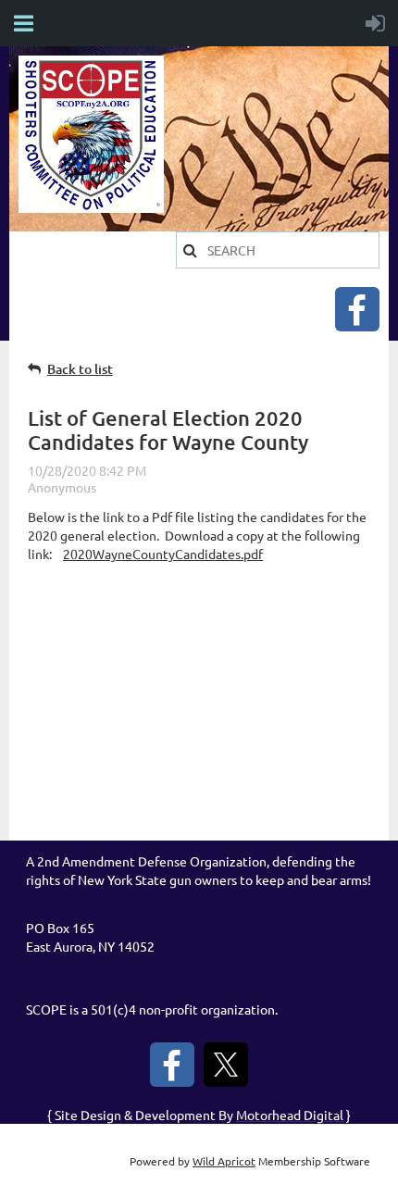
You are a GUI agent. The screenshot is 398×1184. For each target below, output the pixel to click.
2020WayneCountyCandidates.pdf (163, 553)
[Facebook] (357, 309)
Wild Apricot (224, 1160)
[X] (226, 1064)
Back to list (80, 369)
